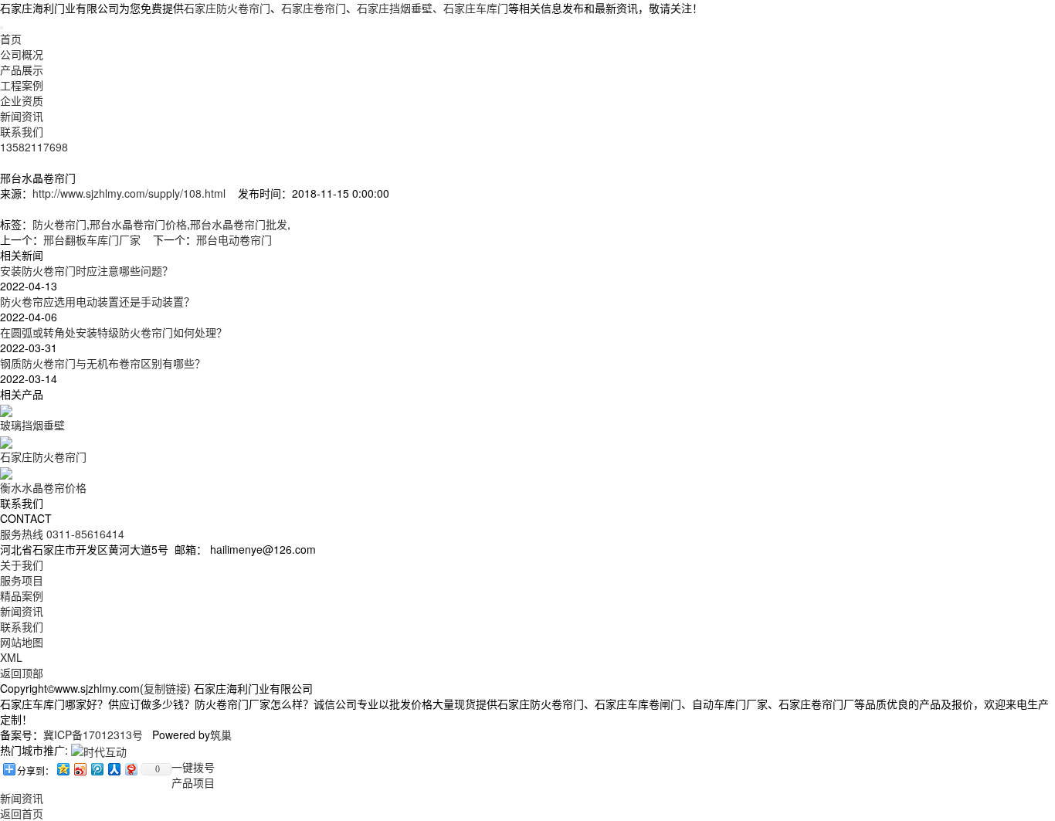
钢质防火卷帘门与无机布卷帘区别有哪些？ (102, 363)
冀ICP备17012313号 (93, 734)
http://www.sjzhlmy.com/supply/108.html (129, 193)
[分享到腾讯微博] (96, 769)
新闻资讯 (21, 116)
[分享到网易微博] (130, 769)
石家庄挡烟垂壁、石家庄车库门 (432, 7)
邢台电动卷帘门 (234, 239)
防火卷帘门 (59, 224)
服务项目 (21, 580)
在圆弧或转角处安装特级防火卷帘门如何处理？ (113, 332)
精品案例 (21, 595)
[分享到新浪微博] (79, 769)
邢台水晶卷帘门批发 (238, 224)
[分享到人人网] (113, 769)
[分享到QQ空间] (62, 769)
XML (11, 657)
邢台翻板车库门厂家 (92, 239)
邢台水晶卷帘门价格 (138, 224)
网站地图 (21, 642)
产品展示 (21, 69)
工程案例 (21, 85)
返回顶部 (21, 672)
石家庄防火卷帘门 (227, 7)
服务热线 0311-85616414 (62, 533)
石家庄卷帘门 (313, 7)
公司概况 (21, 54)
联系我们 (21, 131)
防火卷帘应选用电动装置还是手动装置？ (97, 301)
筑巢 (221, 734)
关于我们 (21, 564)
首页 (11, 38)
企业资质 (21, 100)
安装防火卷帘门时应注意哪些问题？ (86, 270)
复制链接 (165, 688)
